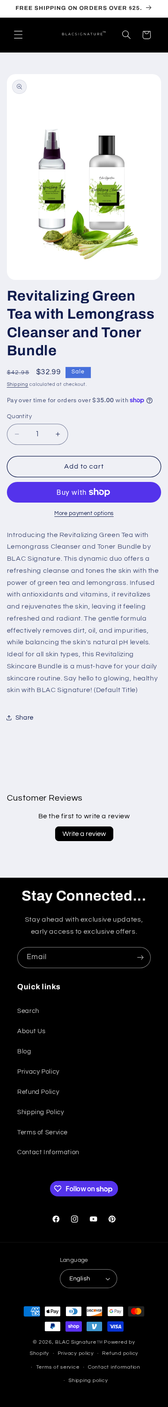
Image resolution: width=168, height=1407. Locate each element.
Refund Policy (38, 1092)
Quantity (19, 416)
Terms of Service (42, 1132)
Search (28, 1011)
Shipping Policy (40, 1112)
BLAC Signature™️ (79, 1342)
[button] (18, 35)
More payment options (84, 513)
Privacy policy (76, 1353)
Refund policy (120, 1353)
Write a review (84, 833)
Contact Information (48, 1152)
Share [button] (25, 717)
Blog (24, 1051)
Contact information (114, 1367)
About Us (31, 1031)
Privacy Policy (38, 1071)
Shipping (17, 384)
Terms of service (58, 1367)
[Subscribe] (140, 957)
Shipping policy (88, 1380)
